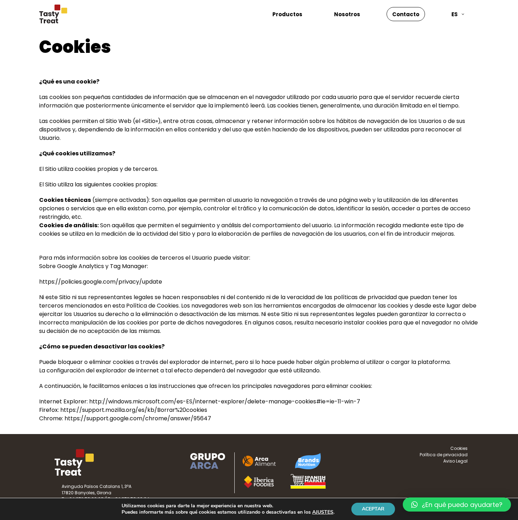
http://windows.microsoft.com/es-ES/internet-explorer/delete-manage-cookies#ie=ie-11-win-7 (224, 401)
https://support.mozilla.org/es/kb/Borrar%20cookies (133, 410)
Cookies (459, 448)
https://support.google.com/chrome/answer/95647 (137, 418)
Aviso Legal (455, 461)
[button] (457, 504)
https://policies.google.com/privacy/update (100, 282)
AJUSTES (322, 512)
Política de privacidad (444, 455)
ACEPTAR (373, 509)
